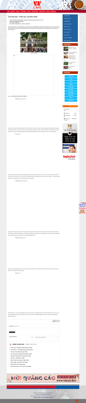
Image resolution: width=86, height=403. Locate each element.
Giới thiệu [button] (12, 11)
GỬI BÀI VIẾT (70, 100)
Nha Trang (71, 89)
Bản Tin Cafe (66, 26)
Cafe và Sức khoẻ (67, 24)
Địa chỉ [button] (29, 11)
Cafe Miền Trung (67, 18)
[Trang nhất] (8, 11)
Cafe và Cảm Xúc (67, 29)
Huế (71, 81)
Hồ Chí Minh (71, 92)
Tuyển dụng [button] (23, 11)
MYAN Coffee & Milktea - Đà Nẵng (72, 48)
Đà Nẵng (71, 84)
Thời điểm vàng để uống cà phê (73, 53)
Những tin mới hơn (18, 344)
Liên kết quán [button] (35, 11)
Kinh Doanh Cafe (67, 40)
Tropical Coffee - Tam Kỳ (72, 63)
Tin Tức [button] (17, 11)
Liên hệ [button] (47, 11)
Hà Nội (71, 79)
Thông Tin (71, 76)
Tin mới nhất (67, 44)
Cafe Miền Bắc (67, 15)
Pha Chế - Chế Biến (68, 37)
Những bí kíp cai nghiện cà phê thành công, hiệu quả (70, 58)
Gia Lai (70, 97)
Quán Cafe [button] (53, 11)
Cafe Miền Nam (67, 21)
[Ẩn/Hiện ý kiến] (32, 337)
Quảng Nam (70, 87)
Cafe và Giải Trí (67, 32)
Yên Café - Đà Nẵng (72, 67)
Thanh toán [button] (42, 11)
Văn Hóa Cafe (67, 34)
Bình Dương (71, 95)
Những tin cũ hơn (31, 344)
